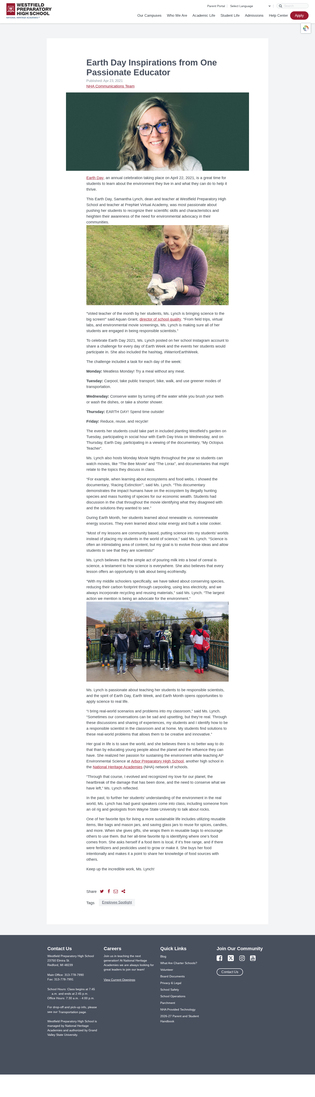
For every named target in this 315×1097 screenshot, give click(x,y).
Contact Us (229, 972)
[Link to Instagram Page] (242, 958)
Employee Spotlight (117, 902)
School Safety (169, 989)
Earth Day (95, 178)
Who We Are (177, 15)
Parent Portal (216, 6)
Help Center (278, 15)
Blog (163, 956)
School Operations (172, 996)
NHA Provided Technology (177, 1009)
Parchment (167, 1003)
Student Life (230, 15)
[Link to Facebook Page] (219, 958)
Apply (299, 15)
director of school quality (160, 319)
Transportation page (72, 1012)
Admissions (254, 15)
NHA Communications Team (110, 86)
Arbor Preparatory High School (157, 761)
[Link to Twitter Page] (230, 958)
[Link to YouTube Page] (253, 958)
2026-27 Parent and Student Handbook (179, 1018)
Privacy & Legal (170, 983)
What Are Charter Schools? (178, 963)
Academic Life (203, 15)
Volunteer (166, 969)
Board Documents (172, 976)
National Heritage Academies (117, 767)
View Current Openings (119, 979)
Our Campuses (149, 15)
